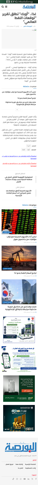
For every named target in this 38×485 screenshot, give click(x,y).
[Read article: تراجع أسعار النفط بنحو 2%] (19, 258)
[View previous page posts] (20, 109)
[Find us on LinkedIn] (28, 479)
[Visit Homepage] (29, 7)
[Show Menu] (6, 6)
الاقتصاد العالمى (7, 232)
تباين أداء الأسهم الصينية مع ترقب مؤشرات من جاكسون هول (19, 93)
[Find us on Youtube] (25, 479)
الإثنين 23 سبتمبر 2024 (13, 26)
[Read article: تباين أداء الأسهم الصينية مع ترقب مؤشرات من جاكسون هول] (19, 221)
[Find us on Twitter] (32, 479)
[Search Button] (3, 6)
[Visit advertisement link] (19, 1)
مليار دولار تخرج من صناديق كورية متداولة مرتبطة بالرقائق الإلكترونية (20, 103)
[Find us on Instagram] (17, 479)
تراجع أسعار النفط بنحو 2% (26, 98)
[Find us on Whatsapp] (21, 479)
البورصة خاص (27, 26)
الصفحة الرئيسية (30, 464)
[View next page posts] (17, 109)
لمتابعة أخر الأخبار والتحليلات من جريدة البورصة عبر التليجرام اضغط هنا (19, 164)
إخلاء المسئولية (30, 468)
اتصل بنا (20, 468)
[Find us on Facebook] (35, 479)
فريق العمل (9, 464)
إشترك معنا (19, 464)
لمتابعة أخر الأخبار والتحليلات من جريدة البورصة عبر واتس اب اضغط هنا (19, 157)
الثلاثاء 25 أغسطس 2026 (29, 242)
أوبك (28, 149)
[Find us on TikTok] (13, 479)
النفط (23, 149)
